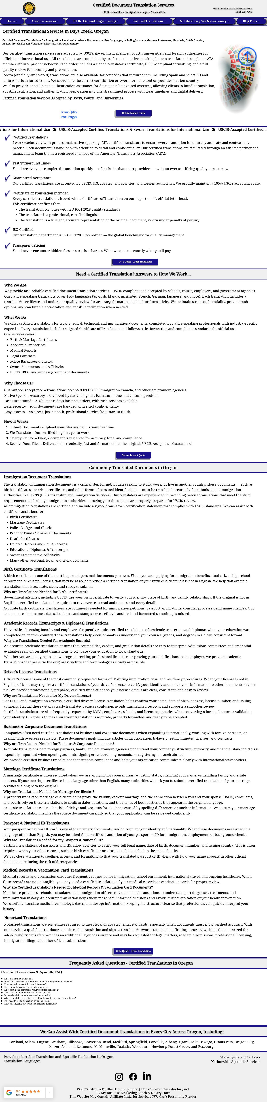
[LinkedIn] (147, 1076)
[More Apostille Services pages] (58, 21)
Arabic (6, 43)
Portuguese (165, 40)
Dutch (189, 40)
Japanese (140, 40)
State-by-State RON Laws (240, 1057)
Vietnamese (38, 43)
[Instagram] (119, 1076)
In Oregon (104, 1057)
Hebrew (61, 43)
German (152, 40)
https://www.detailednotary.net (165, 1089)
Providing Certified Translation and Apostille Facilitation (50, 1057)
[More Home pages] (16, 21)
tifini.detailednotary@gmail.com (231, 8)
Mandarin (178, 40)
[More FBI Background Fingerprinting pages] (118, 21)
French (16, 43)
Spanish (198, 40)
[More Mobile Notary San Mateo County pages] (228, 21)
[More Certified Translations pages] (165, 21)
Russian (50, 43)
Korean (25, 43)
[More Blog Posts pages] (259, 21)
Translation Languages (22, 1061)
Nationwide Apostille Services (235, 1062)
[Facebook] (133, 1076)
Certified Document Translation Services (133, 4)
